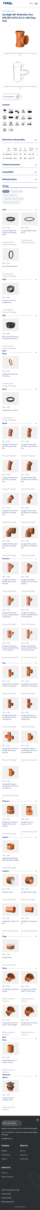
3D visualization (9, 97)
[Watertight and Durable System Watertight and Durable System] (29, 123)
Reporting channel (8, 1202)
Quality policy (24, 1159)
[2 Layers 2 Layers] (17, 117)
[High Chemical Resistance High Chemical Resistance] (17, 123)
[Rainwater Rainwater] (4, 111)
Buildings (4, 1151)
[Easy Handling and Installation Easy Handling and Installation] (4, 117)
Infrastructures (6, 1155)
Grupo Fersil (23, 1155)
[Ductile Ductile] (29, 111)
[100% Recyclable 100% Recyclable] (4, 130)
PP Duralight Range (8, 11)
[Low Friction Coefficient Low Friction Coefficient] (23, 111)
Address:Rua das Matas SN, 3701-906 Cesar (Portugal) (19, 1128)
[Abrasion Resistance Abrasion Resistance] (29, 117)
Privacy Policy (6, 1194)
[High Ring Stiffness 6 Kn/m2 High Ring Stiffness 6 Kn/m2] (23, 123)
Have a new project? (9, 1123)
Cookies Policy (6, 1198)
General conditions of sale (10, 1190)
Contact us (5, 1173)
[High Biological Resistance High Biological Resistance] (4, 123)
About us (22, 1151)
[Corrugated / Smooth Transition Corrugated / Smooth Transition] (11, 130)
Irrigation (4, 1159)
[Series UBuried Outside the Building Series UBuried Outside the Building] (11, 111)
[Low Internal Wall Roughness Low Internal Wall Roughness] (17, 111)
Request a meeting (7, 1177)
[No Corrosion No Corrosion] (23, 117)
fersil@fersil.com (7, 1138)
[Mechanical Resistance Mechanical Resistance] (11, 123)
